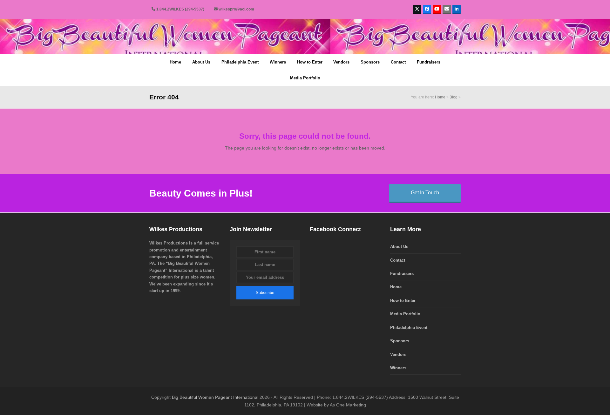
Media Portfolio (405, 313)
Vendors (398, 354)
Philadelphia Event (408, 327)
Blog (454, 97)
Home (440, 97)
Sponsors (399, 340)
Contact (397, 260)
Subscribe (265, 292)
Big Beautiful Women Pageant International (215, 397)
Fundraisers (402, 273)
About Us (399, 246)
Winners (398, 367)
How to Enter (403, 300)
